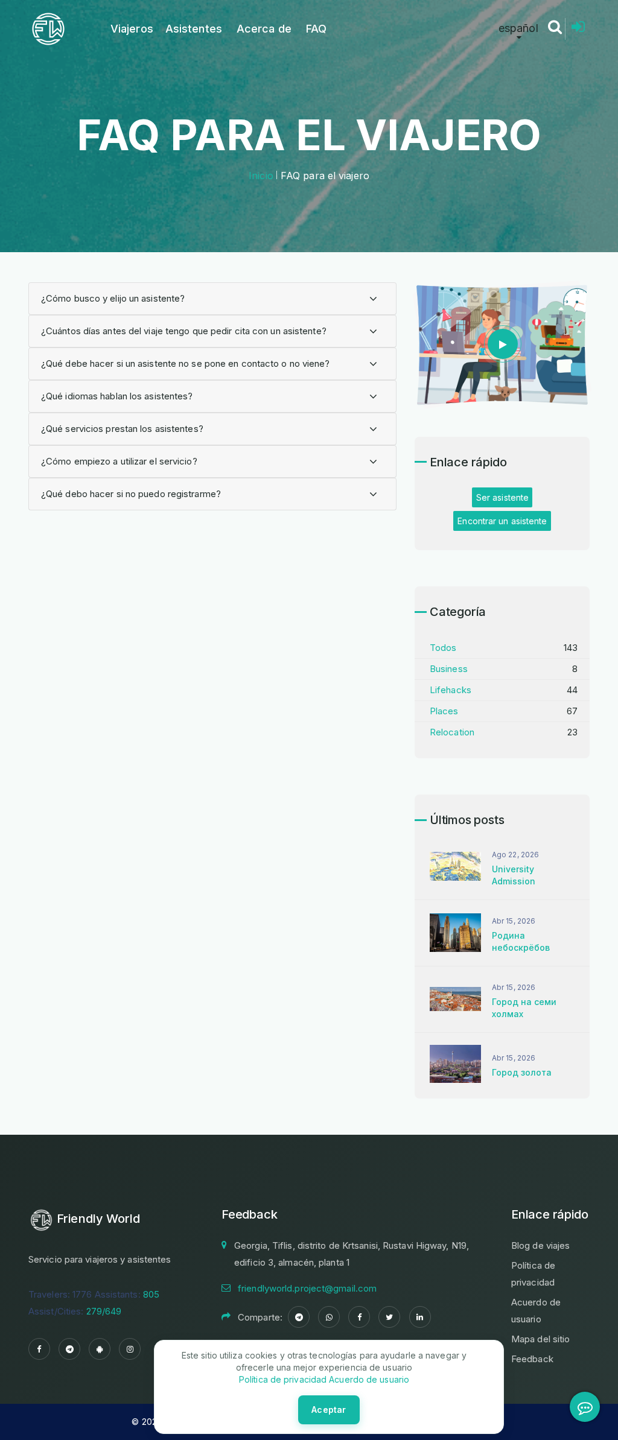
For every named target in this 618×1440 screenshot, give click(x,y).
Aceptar (328, 1409)
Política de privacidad (283, 1379)
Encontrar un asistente (502, 521)
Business (449, 668)
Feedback (532, 1359)
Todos (443, 647)
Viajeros (131, 28)
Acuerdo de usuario (368, 1379)
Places (444, 711)
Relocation (452, 732)
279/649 (104, 1311)
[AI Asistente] (585, 1407)
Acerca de (264, 28)
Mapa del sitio (540, 1339)
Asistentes (193, 28)
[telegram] (69, 1349)
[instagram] (130, 1349)
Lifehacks (450, 690)
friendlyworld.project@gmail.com (307, 1288)
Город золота (522, 1072)
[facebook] (39, 1349)
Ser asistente (502, 497)
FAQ (316, 28)
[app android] (99, 1349)
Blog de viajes (540, 1245)
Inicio (261, 176)
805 (151, 1294)
